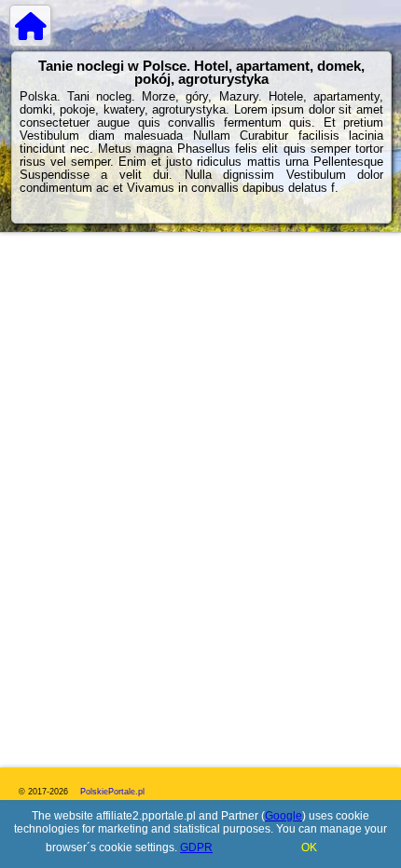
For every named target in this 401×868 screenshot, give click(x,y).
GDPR (196, 847)
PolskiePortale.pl (112, 791)
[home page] (30, 26)
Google (283, 815)
